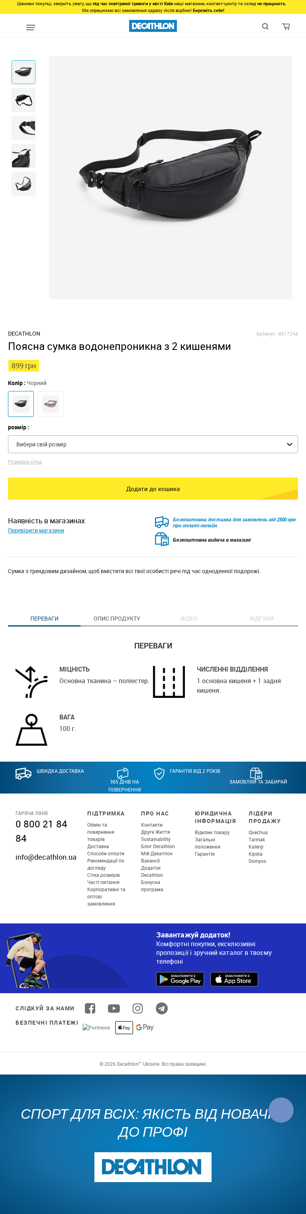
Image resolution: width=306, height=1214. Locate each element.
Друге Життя (155, 832)
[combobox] (153, 444)
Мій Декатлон (157, 853)
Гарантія (205, 854)
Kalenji (256, 846)
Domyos (257, 861)
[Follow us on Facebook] (90, 1008)
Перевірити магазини (36, 530)
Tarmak (257, 839)
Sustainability (156, 839)
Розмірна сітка (25, 461)
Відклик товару (212, 832)
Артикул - (266, 333)
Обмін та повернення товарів (100, 831)
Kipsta (256, 854)
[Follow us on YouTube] (114, 1008)
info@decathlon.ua (46, 857)
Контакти (152, 824)
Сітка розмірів (103, 875)
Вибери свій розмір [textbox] (41, 444)
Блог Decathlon (158, 846)
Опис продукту (117, 618)
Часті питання (103, 882)
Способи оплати (105, 853)
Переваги (44, 618)
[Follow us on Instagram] (138, 1008)
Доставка (98, 846)
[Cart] (287, 28)
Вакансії (150, 860)
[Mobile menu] (30, 28)
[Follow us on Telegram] (162, 1008)
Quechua (258, 832)
